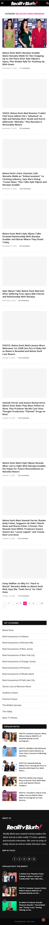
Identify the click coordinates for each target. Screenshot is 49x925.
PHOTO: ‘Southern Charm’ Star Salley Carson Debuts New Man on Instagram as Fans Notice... (32, 796)
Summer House (9, 699)
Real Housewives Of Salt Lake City (18, 680)
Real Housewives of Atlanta (15, 636)
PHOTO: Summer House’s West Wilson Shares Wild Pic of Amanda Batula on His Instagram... (32, 737)
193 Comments (23, 475)
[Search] (46, 3)
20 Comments (23, 538)
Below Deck (7, 630)
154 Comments (23, 418)
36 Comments (25, 246)
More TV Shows (9, 718)
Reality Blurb (31, 921)
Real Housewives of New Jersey (17, 649)
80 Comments (24, 300)
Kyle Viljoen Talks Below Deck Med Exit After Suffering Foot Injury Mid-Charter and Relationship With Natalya (23, 293)
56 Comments (25, 128)
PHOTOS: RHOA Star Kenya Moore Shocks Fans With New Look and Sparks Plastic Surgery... (32, 782)
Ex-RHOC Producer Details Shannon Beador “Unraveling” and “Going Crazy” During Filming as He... (32, 906)
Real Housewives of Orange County (19, 661)
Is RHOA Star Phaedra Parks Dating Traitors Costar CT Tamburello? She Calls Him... (31, 876)
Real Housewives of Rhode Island (18, 674)
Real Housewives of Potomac (16, 668)
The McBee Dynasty (11, 705)
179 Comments (23, 596)
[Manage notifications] (43, 920)
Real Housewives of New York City (18, 655)
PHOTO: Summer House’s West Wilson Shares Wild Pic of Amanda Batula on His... (32, 890)
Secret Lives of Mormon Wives (16, 686)
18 (42, 603)
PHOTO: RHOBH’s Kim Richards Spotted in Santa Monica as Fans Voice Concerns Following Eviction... (32, 752)
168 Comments (25, 189)
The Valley (7, 711)
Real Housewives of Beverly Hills (17, 642)
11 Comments (25, 68)
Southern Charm (10, 693)
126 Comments (23, 358)
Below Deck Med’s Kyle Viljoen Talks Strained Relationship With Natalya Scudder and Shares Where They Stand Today (22, 238)
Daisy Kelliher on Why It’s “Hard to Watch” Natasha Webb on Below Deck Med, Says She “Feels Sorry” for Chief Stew (22, 587)
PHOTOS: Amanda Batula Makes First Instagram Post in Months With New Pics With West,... (32, 767)
